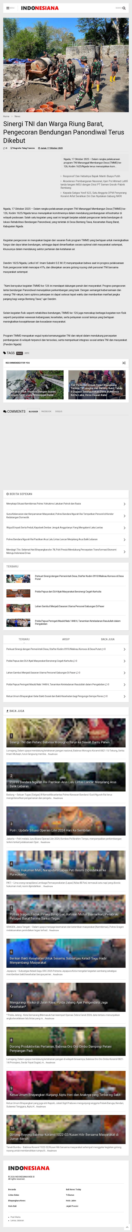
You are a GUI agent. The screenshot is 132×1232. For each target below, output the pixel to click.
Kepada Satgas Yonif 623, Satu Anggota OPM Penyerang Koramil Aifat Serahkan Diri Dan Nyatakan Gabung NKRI (94, 194)
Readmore (52, 754)
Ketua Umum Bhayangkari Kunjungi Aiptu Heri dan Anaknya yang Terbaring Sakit (65, 1095)
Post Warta (15, 1217)
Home (6, 116)
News (17, 116)
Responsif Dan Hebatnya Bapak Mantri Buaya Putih (91, 176)
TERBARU (12, 566)
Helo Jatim (71, 1201)
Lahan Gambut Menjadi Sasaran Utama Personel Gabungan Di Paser (69, 606)
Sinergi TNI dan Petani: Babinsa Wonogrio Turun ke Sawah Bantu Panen (60, 742)
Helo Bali (12, 1206)
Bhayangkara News (16, 1201)
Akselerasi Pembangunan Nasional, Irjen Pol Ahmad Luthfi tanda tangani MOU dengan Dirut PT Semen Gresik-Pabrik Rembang (94, 185)
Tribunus (70, 1195)
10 (12, 1128)
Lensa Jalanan (17, 1220)
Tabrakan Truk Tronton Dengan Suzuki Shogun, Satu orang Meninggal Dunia (32, 393)
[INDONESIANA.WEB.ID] (40, 9)
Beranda (12, 1189)
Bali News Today (73, 1189)
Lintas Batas (13, 1195)
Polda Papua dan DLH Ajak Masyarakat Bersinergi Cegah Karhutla (68, 591)
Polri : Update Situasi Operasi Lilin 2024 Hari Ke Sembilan (50, 830)
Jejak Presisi (72, 1206)
